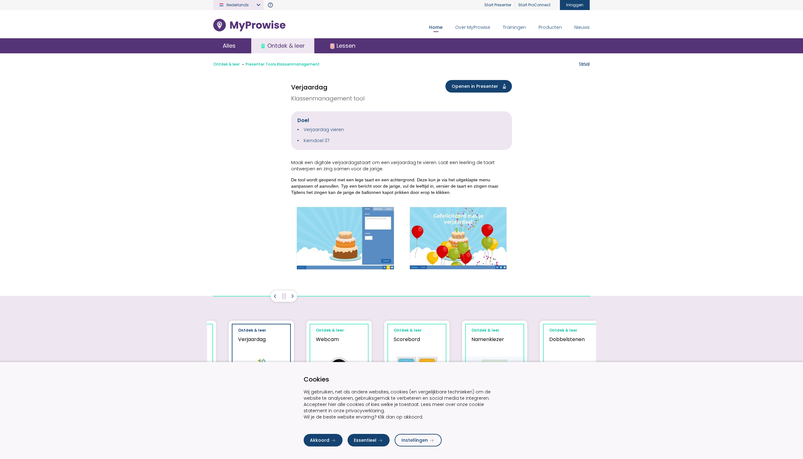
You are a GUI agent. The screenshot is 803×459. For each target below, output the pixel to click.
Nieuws (582, 27)
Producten (550, 27)
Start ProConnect (534, 5)
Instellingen (415, 440)
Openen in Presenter (475, 86)
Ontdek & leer (226, 64)
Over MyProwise (472, 27)
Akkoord (319, 440)
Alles (229, 46)
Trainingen (514, 27)
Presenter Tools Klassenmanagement (283, 64)
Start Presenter (497, 5)
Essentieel (365, 440)
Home (436, 27)
